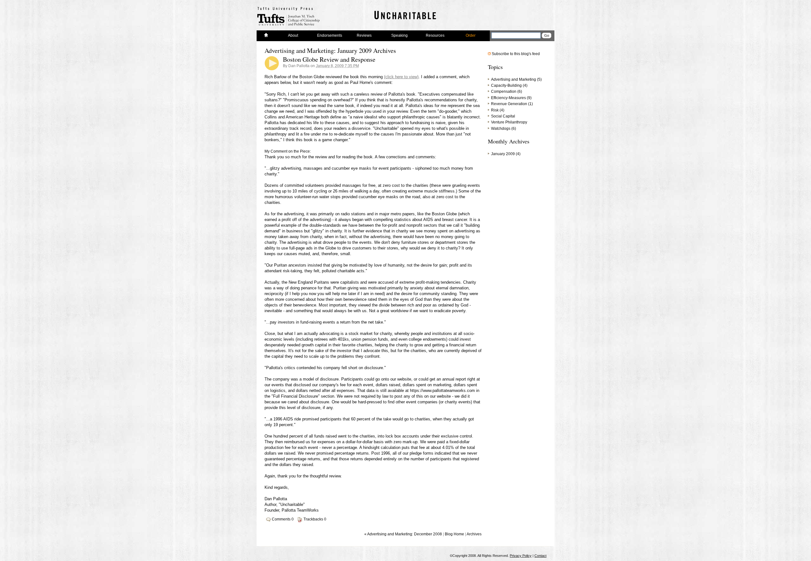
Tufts (289, 16)
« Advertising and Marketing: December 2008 (403, 534)
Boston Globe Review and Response (329, 59)
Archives (474, 534)
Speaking (399, 35)
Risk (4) (497, 110)
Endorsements (329, 35)
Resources (435, 35)
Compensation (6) (506, 91)
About (293, 35)
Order (471, 35)
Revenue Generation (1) (512, 104)
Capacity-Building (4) (509, 85)
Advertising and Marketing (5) (516, 79)
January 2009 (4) (505, 154)
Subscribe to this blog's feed (516, 54)
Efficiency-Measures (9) (511, 98)
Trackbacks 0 (314, 519)
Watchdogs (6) (503, 128)
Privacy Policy (521, 556)
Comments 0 (283, 519)
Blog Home (454, 534)
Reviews (364, 35)
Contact (540, 556)
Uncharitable (404, 17)
